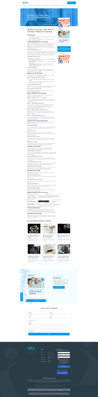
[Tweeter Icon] (30, 353)
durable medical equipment (43, 53)
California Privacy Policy (50, 358)
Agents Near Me (43, 357)
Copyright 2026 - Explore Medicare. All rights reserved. (49, 386)
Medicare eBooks (43, 359)
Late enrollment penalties (32, 189)
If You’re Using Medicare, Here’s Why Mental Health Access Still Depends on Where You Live (64, 256)
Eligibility (43, 115)
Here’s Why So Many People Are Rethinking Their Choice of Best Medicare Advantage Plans (34, 256)
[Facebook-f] (28, 353)
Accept (43, 201)
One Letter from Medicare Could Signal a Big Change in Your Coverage (34, 236)
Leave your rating (31, 320)
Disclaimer (49, 360)
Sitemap (49, 362)
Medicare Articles (43, 361)
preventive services (40, 132)
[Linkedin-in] (32, 353)
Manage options (54, 201)
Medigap (28, 104)
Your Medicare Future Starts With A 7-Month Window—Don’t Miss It (64, 236)
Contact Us (42, 355)
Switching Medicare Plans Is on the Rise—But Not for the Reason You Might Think (48, 236)
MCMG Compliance (51, 355)
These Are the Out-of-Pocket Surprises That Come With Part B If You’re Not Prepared (48, 256)
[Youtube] (33, 353)
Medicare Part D (40, 97)
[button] (71, 3)
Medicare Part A (30, 51)
